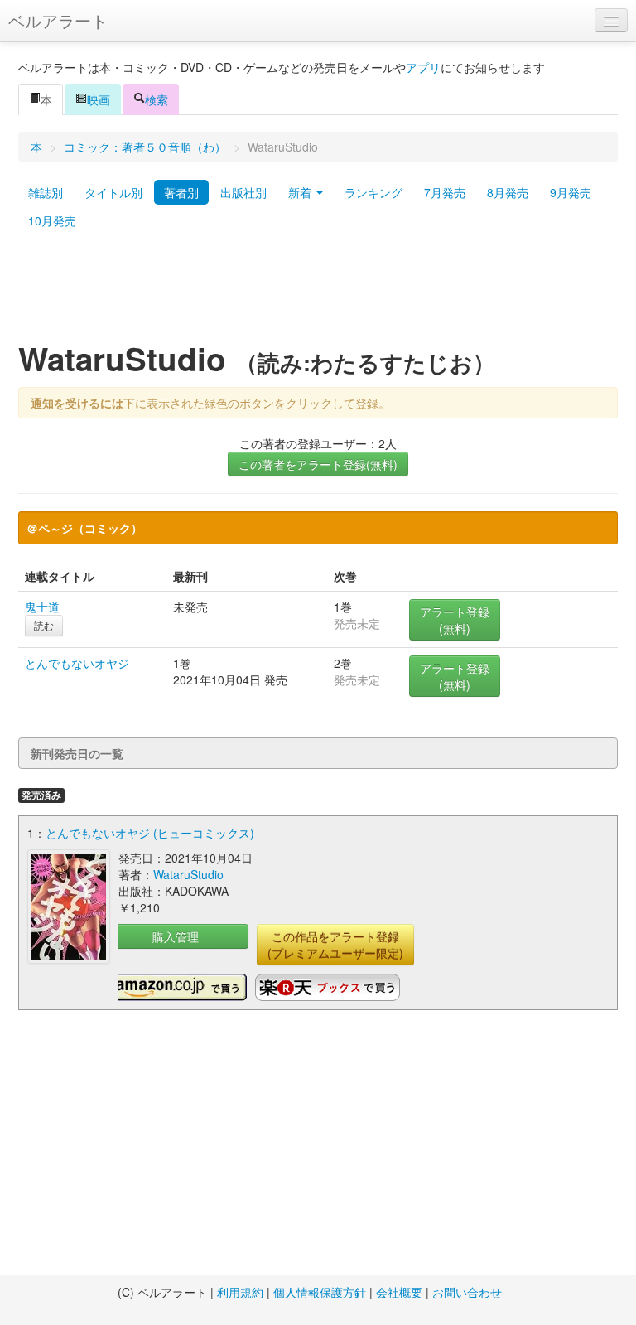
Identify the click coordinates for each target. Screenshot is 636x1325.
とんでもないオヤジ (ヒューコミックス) (150, 832)
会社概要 (399, 1292)
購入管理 (175, 936)
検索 (156, 99)
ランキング (373, 192)
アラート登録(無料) (454, 619)
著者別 (181, 192)
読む (44, 625)
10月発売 (52, 220)
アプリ (423, 67)
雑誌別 (45, 192)
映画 (98, 99)
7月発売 (444, 192)
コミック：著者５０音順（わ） (145, 146)
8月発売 (507, 192)
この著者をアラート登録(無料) (318, 464)
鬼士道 (42, 606)
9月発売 (570, 192)
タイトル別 (113, 192)
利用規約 (240, 1292)
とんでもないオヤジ (77, 663)
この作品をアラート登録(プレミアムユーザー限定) (335, 944)
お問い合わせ (467, 1292)
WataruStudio (188, 874)
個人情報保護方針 (319, 1292)
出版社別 (243, 192)
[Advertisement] (318, 292)
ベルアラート (58, 20)
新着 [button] (301, 192)
